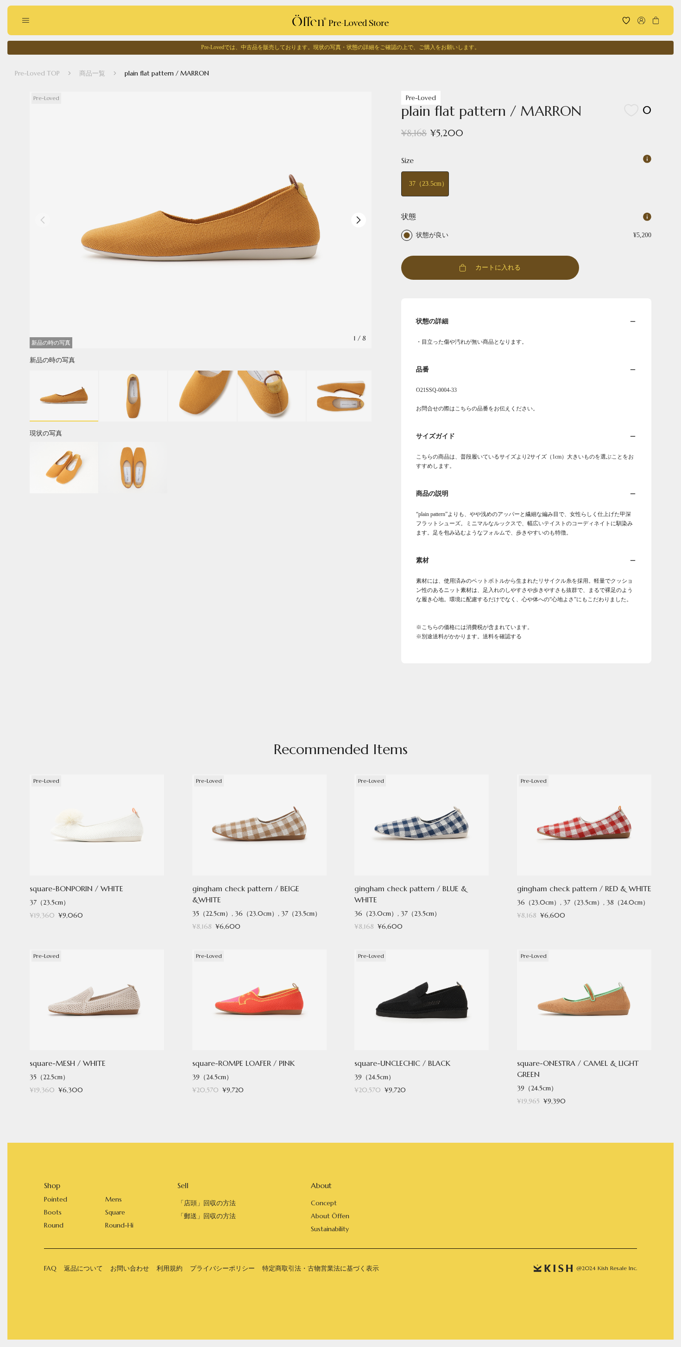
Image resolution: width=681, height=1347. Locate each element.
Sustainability (330, 1229)
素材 (422, 560)
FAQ (50, 1268)
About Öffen (330, 1216)
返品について (83, 1268)
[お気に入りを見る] (626, 21)
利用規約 (170, 1268)
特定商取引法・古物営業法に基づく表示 (320, 1268)
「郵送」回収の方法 (206, 1216)
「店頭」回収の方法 (206, 1203)
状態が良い (432, 235)
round (53, 1225)
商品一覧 (92, 73)
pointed (55, 1199)
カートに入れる (498, 267)
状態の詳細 (432, 321)
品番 (422, 369)
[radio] (406, 235)
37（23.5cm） (428, 183)
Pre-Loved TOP (37, 73)
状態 (408, 216)
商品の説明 (432, 493)
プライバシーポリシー (222, 1268)
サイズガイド (435, 436)
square (115, 1212)
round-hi (119, 1225)
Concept (324, 1203)
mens (113, 1199)
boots (53, 1212)
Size (407, 160)
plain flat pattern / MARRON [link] (167, 73)
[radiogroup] (526, 231)
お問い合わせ (129, 1268)
